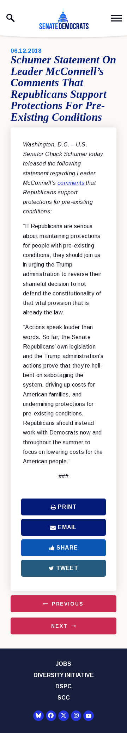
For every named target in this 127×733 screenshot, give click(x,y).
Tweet (67, 568)
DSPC (63, 686)
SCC (64, 698)
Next (59, 626)
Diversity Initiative (64, 675)
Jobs (63, 664)
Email (67, 527)
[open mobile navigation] (116, 18)
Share (67, 548)
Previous (68, 604)
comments (72, 183)
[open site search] (10, 18)
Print (67, 507)
